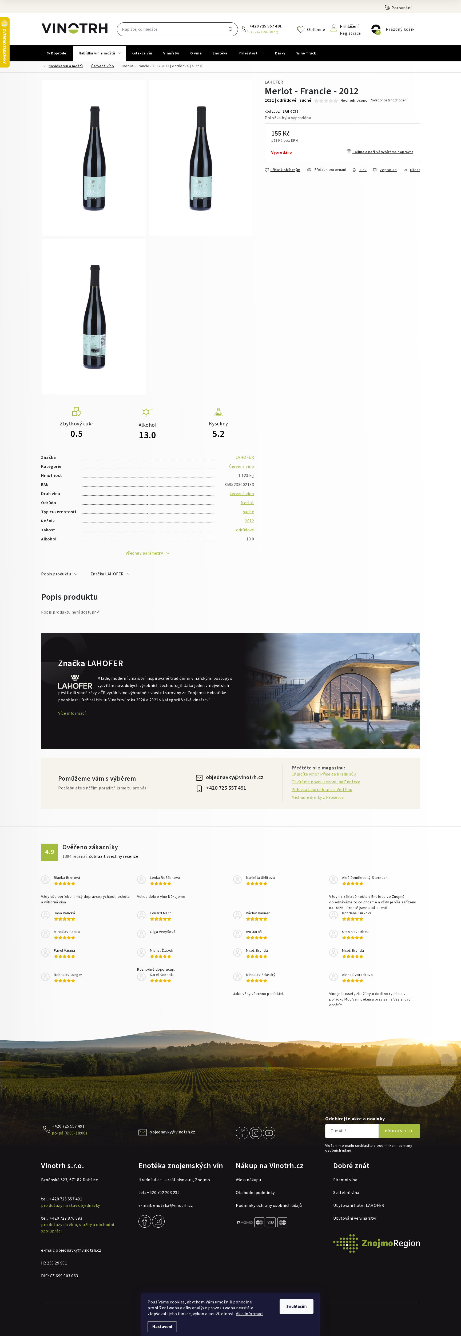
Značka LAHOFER (107, 574)
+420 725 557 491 (265, 26)
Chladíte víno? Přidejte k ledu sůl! (324, 774)
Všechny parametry (144, 553)
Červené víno (241, 466)
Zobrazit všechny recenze (113, 856)
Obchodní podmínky (255, 1193)
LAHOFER (274, 82)
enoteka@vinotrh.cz (173, 1205)
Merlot (247, 503)
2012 (249, 521)
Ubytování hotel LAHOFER (358, 1205)
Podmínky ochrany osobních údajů (269, 1205)
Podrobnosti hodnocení (388, 100)
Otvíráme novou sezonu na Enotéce (326, 782)
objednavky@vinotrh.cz (235, 777)
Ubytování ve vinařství (354, 1218)
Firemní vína (345, 1180)
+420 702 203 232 (163, 1193)
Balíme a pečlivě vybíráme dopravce (382, 152)
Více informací (249, 1314)
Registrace (350, 32)
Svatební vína (346, 1193)
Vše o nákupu (248, 1180)
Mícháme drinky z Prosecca (318, 797)
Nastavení (162, 1327)
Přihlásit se (399, 1131)
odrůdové (245, 530)
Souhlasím (296, 1306)
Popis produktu (56, 574)
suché (248, 512)
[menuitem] (57, 53)
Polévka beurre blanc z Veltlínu (322, 790)
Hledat (230, 29)
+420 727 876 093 (66, 1218)
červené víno (242, 494)
